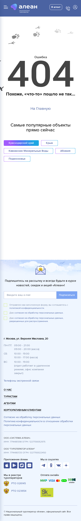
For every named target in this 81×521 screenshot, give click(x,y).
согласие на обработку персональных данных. (39, 312)
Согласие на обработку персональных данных (32, 417)
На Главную (41, 108)
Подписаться (67, 295)
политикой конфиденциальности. (27, 308)
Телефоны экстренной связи (21, 380)
